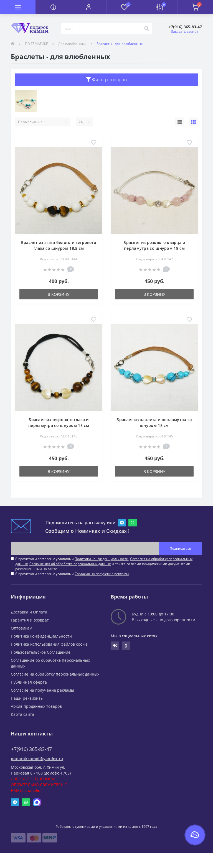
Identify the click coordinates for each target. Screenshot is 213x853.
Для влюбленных (72, 43)
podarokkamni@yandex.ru (37, 758)
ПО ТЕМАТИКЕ (36, 43)
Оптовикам (21, 628)
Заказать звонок (184, 31)
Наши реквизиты (27, 698)
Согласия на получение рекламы (102, 573)
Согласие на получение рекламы (42, 690)
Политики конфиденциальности (101, 558)
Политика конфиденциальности (41, 636)
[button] (88, 7)
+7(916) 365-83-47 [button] (31, 749)
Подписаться (180, 548)
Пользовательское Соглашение (40, 652)
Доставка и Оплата (29, 612)
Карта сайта (22, 714)
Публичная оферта (29, 682)
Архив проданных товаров (36, 706)
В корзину (59, 294)
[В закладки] (93, 142)
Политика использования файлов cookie (49, 644)
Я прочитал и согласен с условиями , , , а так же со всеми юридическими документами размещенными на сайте (103, 563)
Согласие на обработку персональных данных (55, 674)
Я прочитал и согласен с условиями (72, 573)
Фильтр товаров (109, 80)
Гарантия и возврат (30, 620)
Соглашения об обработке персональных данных (70, 563)
